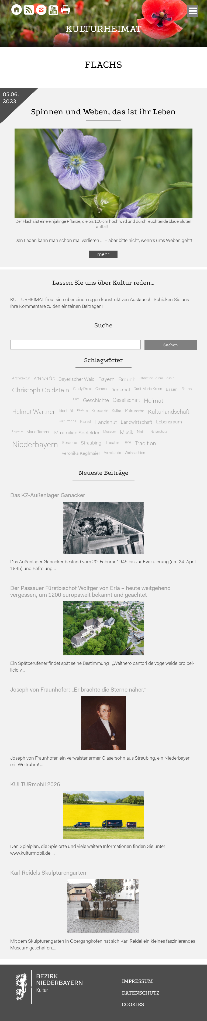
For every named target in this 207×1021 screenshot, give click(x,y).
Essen (172, 389)
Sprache (69, 443)
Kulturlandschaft (168, 412)
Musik (126, 433)
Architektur (21, 378)
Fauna (186, 389)
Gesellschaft (126, 400)
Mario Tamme (38, 432)
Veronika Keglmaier (81, 453)
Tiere (127, 442)
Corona (101, 389)
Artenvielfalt (44, 379)
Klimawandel (100, 410)
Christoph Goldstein (40, 390)
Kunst (85, 422)
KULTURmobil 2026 (35, 785)
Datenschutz (140, 993)
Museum (109, 431)
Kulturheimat (103, 29)
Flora (76, 399)
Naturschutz (159, 431)
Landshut (106, 422)
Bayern (106, 379)
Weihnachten (135, 453)
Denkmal (120, 390)
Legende (17, 431)
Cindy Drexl (82, 389)
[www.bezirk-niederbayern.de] (49, 987)
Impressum (137, 981)
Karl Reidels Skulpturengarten (48, 873)
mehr (103, 254)
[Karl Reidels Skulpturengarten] (103, 932)
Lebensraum (169, 422)
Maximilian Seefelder (76, 433)
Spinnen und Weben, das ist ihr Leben (103, 111)
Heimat (153, 401)
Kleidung (82, 410)
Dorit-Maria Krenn (148, 389)
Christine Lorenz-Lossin (157, 378)
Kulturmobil (67, 421)
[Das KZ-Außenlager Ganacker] (103, 552)
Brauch (127, 380)
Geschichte (96, 400)
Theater (112, 443)
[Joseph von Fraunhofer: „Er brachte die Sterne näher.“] (103, 749)
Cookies (133, 1004)
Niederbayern (35, 445)
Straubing (91, 443)
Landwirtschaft (136, 422)
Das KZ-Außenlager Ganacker (47, 495)
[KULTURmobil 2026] (103, 837)
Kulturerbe (134, 411)
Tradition (145, 444)
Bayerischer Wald (76, 379)
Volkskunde (112, 453)
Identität (66, 411)
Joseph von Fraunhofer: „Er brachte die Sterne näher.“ (78, 690)
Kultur (116, 411)
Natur (142, 432)
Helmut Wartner (33, 412)
